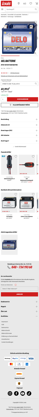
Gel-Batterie (9, 216)
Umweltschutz (5, 339)
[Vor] (36, 38)
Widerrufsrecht (5, 330)
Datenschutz (5, 327)
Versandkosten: (5, 113)
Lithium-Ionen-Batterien (27, 216)
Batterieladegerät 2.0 (9, 178)
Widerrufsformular (6, 333)
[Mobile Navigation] (2, 9)
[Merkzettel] (30, 3)
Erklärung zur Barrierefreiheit (9, 336)
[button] (36, 9)
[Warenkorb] (36, 3)
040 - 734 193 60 (21, 267)
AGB (2, 324)
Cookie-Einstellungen (7, 342)
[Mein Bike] (24, 3)
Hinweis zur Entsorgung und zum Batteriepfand (14, 76)
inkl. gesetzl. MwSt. (11, 111)
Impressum (4, 321)
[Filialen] (18, 3)
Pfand (10, 91)
